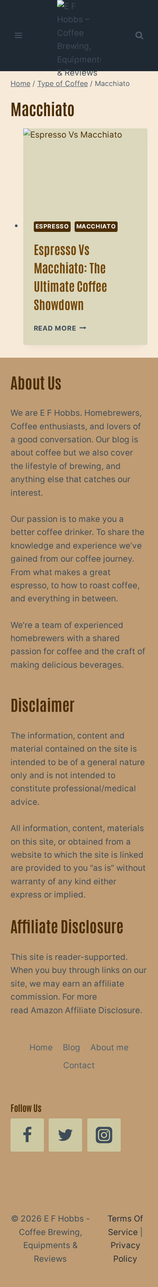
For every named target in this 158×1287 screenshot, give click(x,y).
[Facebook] (27, 1135)
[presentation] (85, 169)
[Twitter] (65, 1135)
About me (109, 1047)
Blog (71, 1047)
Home (41, 1047)
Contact (79, 1065)
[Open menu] (19, 35)
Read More (60, 328)
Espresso (52, 226)
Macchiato (96, 226)
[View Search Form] (139, 35)
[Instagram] (104, 1135)
